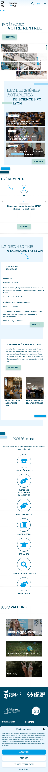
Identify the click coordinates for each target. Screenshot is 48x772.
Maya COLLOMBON (10, 306)
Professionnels (24, 515)
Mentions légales (23, 769)
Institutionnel (13, 146)
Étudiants (24, 554)
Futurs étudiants (24, 470)
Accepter (24, 752)
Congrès (12, 131)
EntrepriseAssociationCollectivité (24, 492)
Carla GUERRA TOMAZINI (12, 297)
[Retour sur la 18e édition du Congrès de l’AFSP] (25, 134)
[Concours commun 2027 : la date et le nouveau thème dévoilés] (25, 119)
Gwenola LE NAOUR (10, 282)
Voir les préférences (24, 764)
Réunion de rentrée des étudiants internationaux (24, 207)
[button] (45, 729)
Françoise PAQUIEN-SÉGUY (13, 321)
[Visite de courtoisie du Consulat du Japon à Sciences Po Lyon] (25, 150)
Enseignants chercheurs (24, 574)
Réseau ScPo (13, 116)
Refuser (24, 758)
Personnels (24, 593)
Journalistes (24, 534)
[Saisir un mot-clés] (32, 3)
